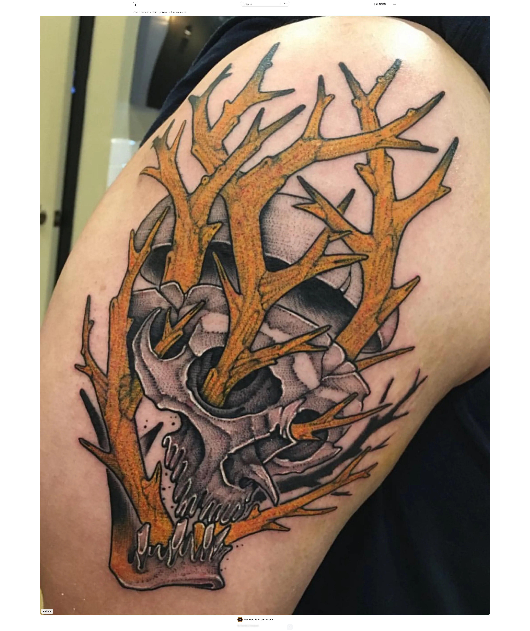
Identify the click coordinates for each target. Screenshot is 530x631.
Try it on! (47, 611)
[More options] (485, 20)
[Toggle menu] (395, 4)
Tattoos (284, 4)
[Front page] (135, 4)
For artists (380, 3)
